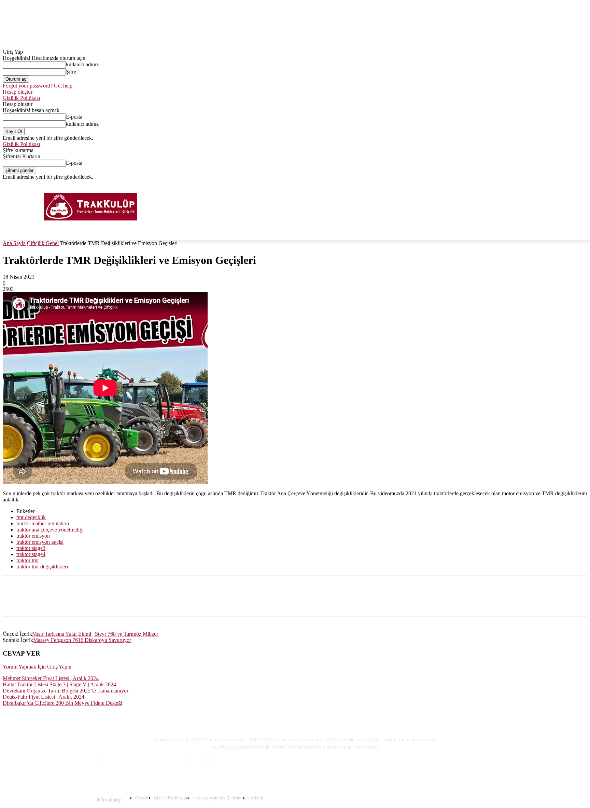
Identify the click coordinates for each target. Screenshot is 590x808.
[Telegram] (137, 602)
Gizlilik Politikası (21, 98)
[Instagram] (564, 185)
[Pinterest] (87, 602)
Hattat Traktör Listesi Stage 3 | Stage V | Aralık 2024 (59, 684)
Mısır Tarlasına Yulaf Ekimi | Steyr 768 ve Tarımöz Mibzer (95, 634)
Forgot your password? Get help (37, 86)
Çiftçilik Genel (43, 243)
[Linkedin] (63, 602)
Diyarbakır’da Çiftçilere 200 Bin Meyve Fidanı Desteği (62, 703)
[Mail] (160, 760)
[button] (579, 232)
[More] (161, 602)
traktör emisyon (33, 536)
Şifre (71, 72)
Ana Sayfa (14, 243)
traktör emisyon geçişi (40, 542)
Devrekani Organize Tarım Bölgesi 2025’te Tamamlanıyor (65, 690)
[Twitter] (574, 185)
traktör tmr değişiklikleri (42, 566)
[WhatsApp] (112, 602)
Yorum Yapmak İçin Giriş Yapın (37, 667)
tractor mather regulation (42, 523)
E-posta (74, 117)
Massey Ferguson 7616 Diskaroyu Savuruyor (82, 640)
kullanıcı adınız (82, 64)
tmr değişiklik (31, 517)
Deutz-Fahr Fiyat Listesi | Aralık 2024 (43, 697)
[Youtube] (583, 185)
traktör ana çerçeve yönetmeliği (50, 530)
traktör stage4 (30, 554)
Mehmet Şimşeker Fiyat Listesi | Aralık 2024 (51, 678)
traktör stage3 (30, 548)
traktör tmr (27, 560)
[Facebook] (555, 185)
